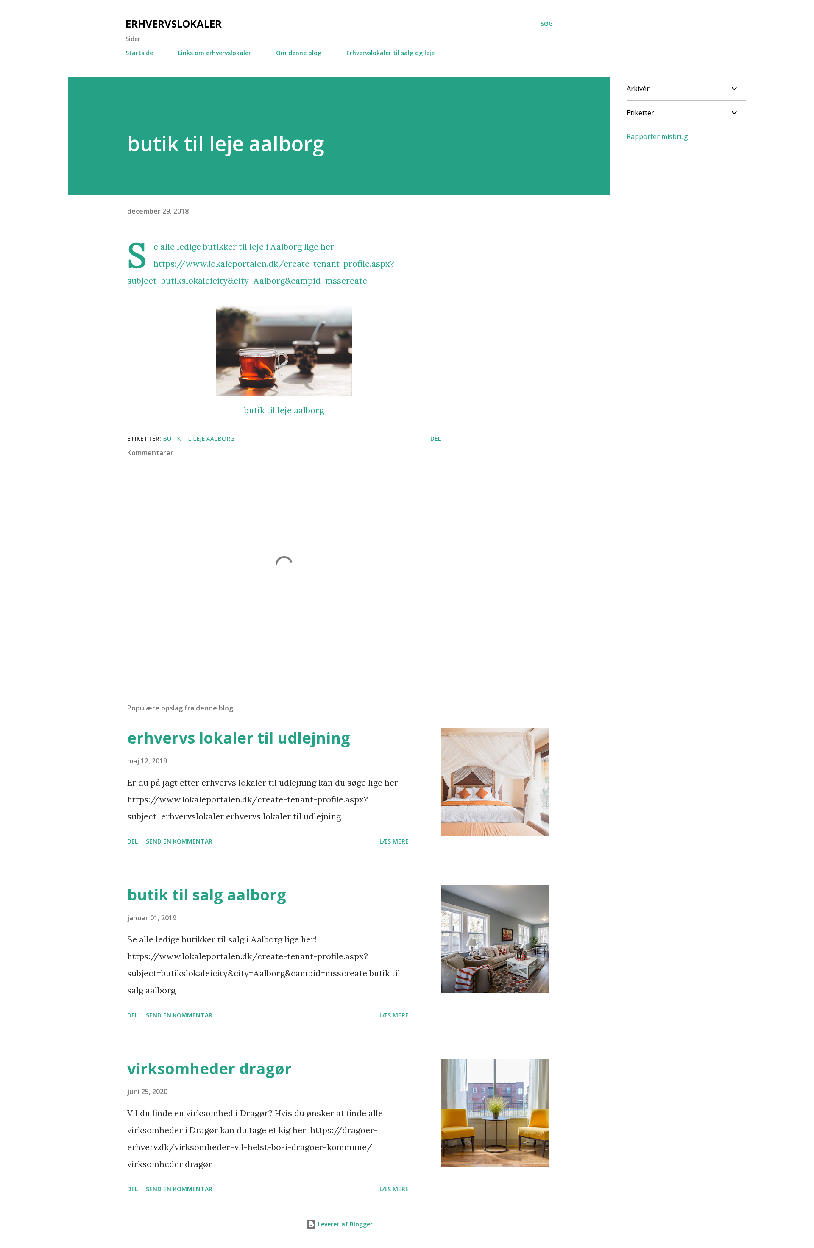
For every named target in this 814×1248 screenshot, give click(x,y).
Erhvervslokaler (173, 24)
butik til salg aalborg (206, 894)
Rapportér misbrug (657, 136)
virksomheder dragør (209, 1068)
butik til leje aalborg (284, 410)
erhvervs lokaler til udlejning (238, 737)
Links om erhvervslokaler (214, 53)
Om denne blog (298, 53)
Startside (139, 53)
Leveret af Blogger (344, 1224)
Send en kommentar (179, 841)
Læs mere (394, 841)
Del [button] (435, 439)
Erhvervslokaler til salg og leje (390, 53)
